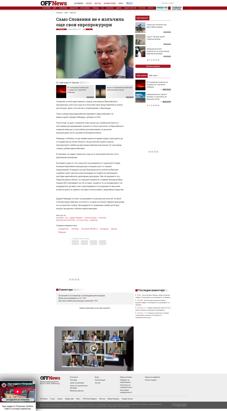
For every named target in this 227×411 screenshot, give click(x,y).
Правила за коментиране (125, 381)
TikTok (93, 229)
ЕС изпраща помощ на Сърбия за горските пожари (78, 89)
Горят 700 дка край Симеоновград (156, 37)
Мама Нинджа (113, 399)
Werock (102, 399)
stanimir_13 (141, 308)
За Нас (97, 383)
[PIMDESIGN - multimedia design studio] (178, 405)
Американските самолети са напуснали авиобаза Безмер (158, 51)
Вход (97, 377)
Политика (63, 8)
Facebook (85, 229)
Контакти (74, 377)
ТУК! (96, 301)
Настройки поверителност (126, 391)
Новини (59, 13)
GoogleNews (63, 229)
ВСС (66, 218)
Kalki (139, 295)
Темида (95, 8)
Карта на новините (152, 377)
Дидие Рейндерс (76, 218)
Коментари (66, 289)
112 (102, 8)
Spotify (114, 229)
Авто (120, 3)
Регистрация (100, 380)
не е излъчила (82, 220)
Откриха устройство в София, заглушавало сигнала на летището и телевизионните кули (152, 315)
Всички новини (153, 66)
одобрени (94, 220)
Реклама (73, 380)
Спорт (89, 3)
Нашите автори (130, 8)
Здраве (119, 8)
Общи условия (126, 377)
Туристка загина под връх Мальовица (156, 25)
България (46, 8)
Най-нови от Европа (69, 82)
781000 (140, 300)
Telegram (62, 232)
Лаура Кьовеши (90, 218)
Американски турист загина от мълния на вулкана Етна (157, 96)
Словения (102, 218)
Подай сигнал (127, 399)
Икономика (85, 8)
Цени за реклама (77, 383)
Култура (142, 8)
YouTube (75, 229)
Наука (97, 3)
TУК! (84, 298)
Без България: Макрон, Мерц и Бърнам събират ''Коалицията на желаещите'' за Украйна (152, 302)
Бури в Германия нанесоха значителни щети (119, 88)
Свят (55, 8)
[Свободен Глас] (162, 9)
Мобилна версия (76, 391)
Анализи (109, 8)
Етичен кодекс (151, 380)
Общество (74, 8)
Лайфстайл (110, 3)
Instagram (104, 229)
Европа (151, 8)
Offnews (78, 3)
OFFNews (61, 29)
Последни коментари (151, 290)
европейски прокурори (65, 220)
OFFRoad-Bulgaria (90, 399)
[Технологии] (129, 4)
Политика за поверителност (126, 386)
